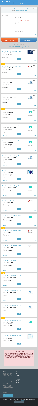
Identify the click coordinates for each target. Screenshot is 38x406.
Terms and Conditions (18, 377)
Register (17, 375)
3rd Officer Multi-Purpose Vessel (11, 201)
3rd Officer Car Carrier (9, 260)
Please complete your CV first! (21, 10)
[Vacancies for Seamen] (13, 3)
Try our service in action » (8, 395)
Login (17, 373)
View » (19, 59)
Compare (34, 50)
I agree (19, 402)
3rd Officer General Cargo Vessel (11, 51)
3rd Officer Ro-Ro (7, 111)
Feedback (17, 382)
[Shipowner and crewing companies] (15, 3)
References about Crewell (18, 380)
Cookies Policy (23, 400)
